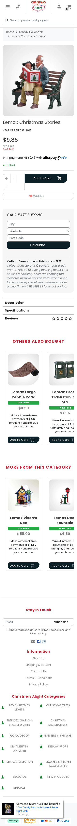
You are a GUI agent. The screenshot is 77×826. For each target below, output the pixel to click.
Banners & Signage (58, 736)
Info (64, 158)
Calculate (37, 245)
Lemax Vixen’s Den (23, 520)
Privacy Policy (38, 633)
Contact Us (38, 671)
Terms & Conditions (53, 630)
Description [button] (14, 302)
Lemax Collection (20, 762)
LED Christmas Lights (19, 707)
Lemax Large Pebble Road (23, 394)
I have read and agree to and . (39, 631)
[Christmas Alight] (38, 6)
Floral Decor (19, 736)
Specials (19, 788)
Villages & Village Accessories (58, 764)
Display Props (58, 746)
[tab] (38, 302)
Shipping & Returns (39, 665)
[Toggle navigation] (8, 6)
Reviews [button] (12, 318)
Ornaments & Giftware (19, 748)
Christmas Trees (58, 705)
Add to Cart (42, 178)
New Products (58, 777)
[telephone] (18, 7)
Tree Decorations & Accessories (20, 722)
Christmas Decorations (58, 722)
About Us (38, 658)
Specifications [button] (17, 310)
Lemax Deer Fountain (65, 520)
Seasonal (19, 777)
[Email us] (33, 641)
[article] (23, 399)
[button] (38, 196)
